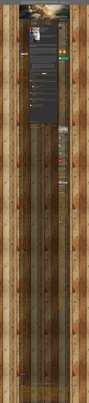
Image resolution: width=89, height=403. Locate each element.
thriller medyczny (60, 216)
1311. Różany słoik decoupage (61, 171)
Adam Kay (22, 57)
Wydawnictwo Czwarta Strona (47, 393)
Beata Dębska (26, 97)
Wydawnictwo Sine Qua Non (48, 398)
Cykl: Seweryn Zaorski (61, 262)
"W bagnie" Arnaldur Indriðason (63, 111)
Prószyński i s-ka (25, 391)
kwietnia (61, 113)
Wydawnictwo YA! (59, 399)
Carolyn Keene (23, 108)
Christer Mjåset (26, 114)
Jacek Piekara (26, 170)
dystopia (59, 196)
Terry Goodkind (23, 342)
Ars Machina (36, 387)
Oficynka (40, 390)
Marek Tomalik (22, 253)
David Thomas (40, 74)
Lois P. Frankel (23, 231)
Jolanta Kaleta (23, 196)
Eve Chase (23, 139)
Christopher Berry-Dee (24, 116)
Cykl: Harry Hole (60, 236)
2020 (60, 70)
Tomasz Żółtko (26, 348)
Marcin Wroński (23, 247)
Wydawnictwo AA (41, 392)
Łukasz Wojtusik (23, 371)
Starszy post (53, 125)
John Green (22, 194)
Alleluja (60, 178)
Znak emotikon (55, 400)
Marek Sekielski (26, 252)
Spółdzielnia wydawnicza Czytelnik (46, 391)
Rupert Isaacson (23, 320)
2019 (60, 71)
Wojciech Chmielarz (24, 357)
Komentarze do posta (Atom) (38, 127)
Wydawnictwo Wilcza (54, 399)
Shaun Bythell (26, 326)
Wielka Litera (36, 392)
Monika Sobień (23, 285)
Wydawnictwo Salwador (34, 398)
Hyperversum (60, 275)
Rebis (39, 391)
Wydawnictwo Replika (28, 398)
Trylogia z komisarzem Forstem (63, 292)
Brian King (25, 101)
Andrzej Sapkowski (24, 77)
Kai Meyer (22, 203)
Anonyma (22, 90)
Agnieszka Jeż (26, 60)
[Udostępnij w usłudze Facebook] (45, 73)
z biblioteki (34, 75)
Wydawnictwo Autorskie (65, 392)
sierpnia (61, 81)
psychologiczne (65, 211)
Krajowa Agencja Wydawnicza (40, 389)
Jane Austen (26, 177)
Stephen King (25, 333)
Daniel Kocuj (24, 122)
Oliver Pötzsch (26, 292)
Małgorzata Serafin (25, 271)
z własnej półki (60, 190)
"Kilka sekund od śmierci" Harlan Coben (63, 103)
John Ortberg (26, 194)
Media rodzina (56, 389)
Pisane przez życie (37, 44)
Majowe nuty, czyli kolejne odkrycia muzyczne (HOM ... (64, 96)
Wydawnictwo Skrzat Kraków (56, 398)
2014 (60, 119)
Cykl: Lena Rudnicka (61, 250)
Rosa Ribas (26, 319)
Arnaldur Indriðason (23, 92)
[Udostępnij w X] (44, 73)
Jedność (26, 389)
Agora (22, 387)
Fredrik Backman (23, 145)
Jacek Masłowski (23, 169)
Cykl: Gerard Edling (61, 235)
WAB (22, 392)
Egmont (30, 388)
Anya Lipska (26, 91)
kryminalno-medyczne (65, 199)
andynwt (42, 383)
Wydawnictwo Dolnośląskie (29, 394)
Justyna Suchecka (23, 201)
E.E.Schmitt (23, 131)
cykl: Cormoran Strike (61, 301)
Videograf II (65, 391)
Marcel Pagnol (24, 243)
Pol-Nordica (65, 390)
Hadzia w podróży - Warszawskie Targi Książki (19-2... (63, 87)
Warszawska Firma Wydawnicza (29, 392)
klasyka (67, 197)
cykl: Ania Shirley (60, 300)
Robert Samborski (23, 318)
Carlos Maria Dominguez (24, 106)
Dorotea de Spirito (25, 129)
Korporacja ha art (34, 389)
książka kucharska (65, 201)
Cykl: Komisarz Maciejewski (62, 249)
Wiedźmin (59, 293)
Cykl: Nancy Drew (61, 257)
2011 (60, 123)
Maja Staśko (24, 242)
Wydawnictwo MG (33, 396)
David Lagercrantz (25, 125)
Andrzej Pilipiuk (24, 76)
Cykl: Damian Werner (61, 227)
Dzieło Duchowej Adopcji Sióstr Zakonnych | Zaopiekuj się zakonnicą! (63, 177)
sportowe (63, 214)
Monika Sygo (26, 285)
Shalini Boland (22, 326)
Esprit (32, 388)
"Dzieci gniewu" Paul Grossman (63, 98)
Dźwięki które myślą (61, 274)
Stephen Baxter (23, 332)
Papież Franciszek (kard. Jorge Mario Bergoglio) (24, 296)
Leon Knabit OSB (23, 227)
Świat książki (27, 401)
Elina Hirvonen (26, 133)
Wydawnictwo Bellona (24, 393)
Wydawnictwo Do (23, 394)
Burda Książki (55, 387)
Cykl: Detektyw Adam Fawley (62, 229)
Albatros (29, 387)
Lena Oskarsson (26, 226)
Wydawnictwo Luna (23, 396)
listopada (61, 77)
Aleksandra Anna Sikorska (24, 68)
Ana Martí (26, 75)
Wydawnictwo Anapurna (59, 392)
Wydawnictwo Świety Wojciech (37, 400)
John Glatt (26, 193)
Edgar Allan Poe (23, 132)
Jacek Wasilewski (23, 171)
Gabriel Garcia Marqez (23, 147)
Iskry (21, 389)
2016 (60, 75)
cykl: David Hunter (61, 302)
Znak (49, 400)
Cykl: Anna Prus (60, 226)
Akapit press (25, 387)
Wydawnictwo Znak (64, 399)
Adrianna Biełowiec (24, 58)
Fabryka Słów (35, 388)
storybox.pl (66, 400)
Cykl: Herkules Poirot (61, 237)
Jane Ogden (22, 178)
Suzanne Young (26, 337)
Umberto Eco (26, 349)
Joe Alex (25, 190)
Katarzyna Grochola (24, 210)
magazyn (63, 204)
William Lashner (26, 354)
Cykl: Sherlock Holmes (61, 263)
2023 (60, 66)
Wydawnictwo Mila (56, 396)
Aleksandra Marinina (23, 70)
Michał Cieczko (23, 278)
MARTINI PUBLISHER (49, 389)
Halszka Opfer (26, 155)
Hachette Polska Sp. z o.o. (46, 74)
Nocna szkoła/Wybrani (61, 280)
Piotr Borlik (24, 305)
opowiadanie (60, 205)
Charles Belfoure (23, 110)
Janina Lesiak (26, 178)
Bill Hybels (22, 101)
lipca (61, 82)
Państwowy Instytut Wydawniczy (51, 390)
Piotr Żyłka (22, 308)
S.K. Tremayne (26, 321)
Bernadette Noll (26, 100)
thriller (65, 214)
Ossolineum (43, 390)
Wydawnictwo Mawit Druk (50, 396)
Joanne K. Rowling (24, 189)
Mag (53, 389)
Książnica (45, 389)
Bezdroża (39, 387)
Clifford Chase (26, 118)
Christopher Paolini (23, 117)
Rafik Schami (23, 311)
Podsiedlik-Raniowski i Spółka (59, 390)
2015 (60, 118)
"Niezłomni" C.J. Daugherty (64, 105)
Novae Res (61, 389)
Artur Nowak (26, 94)
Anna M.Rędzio (23, 84)
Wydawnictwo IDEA (62, 394)
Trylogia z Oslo (60, 291)
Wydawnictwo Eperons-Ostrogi (47, 394)
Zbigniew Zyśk (26, 363)
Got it (67, 2)
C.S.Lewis (22, 104)
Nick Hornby (26, 289)
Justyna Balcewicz (25, 200)
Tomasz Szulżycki (23, 347)
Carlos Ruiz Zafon (24, 107)
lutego (61, 115)
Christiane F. (26, 115)
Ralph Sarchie (26, 312)
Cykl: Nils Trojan (60, 258)
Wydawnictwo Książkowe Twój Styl (52, 395)
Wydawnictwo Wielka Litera (48, 399)
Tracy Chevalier (23, 349)
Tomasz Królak (26, 346)
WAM (24, 392)
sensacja (59, 214)
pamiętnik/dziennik (65, 205)
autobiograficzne (34, 74)
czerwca (61, 83)
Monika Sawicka (26, 284)
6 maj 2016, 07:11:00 (40, 104)
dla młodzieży (63, 195)
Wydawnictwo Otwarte (43, 397)
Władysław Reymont (25, 360)
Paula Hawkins (26, 298)
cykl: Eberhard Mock (61, 303)
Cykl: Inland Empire (61, 239)
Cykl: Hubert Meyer (61, 238)
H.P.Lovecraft (22, 155)
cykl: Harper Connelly (61, 304)
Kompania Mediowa (29, 389)
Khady (27, 217)
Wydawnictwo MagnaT (39, 396)
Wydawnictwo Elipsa (41, 394)
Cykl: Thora (60, 265)
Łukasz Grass (26, 370)
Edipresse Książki (26, 388)
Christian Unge (22, 115)
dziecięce (63, 196)
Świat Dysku (60, 309)
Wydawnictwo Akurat (46, 392)
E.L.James (26, 131)
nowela (67, 204)
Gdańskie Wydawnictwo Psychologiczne (44, 388)
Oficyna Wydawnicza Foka (35, 390)
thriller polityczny (66, 216)
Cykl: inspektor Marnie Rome (62, 271)
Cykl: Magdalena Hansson (62, 252)
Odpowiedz (33, 82)
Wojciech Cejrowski (25, 356)
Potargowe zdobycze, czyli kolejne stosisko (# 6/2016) (64, 91)
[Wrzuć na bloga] (43, 73)
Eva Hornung (25, 138)
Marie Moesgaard (23, 255)
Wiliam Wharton (25, 353)
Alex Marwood (25, 71)
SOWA (41, 391)
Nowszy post (32, 125)
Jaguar (23, 389)
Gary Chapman (26, 148)
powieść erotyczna (61, 209)
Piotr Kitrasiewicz (26, 306)
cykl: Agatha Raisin (61, 299)
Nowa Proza (64, 389)
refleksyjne (60, 212)
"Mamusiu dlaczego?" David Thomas (63, 109)
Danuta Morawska (23, 124)
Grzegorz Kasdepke (25, 153)
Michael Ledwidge (23, 276)
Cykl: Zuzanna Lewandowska (62, 270)
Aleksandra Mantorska (24, 69)
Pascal (45, 390)
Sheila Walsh (22, 327)
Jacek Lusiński (26, 168)
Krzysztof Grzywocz (23, 224)
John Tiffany (22, 195)
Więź (38, 392)
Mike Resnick (22, 282)
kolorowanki (59, 198)
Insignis (67, 388)
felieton (59, 197)
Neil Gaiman (22, 289)
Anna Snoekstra (26, 87)
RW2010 (35, 391)
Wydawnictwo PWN (49, 397)
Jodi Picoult (22, 190)
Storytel (52, 391)
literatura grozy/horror (61, 203)
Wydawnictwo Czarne (39, 393)
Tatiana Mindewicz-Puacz (24, 341)
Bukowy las (48, 387)
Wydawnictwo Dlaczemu (65, 393)
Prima (67, 390)
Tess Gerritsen (24, 344)
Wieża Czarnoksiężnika (61, 294)
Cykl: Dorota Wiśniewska (62, 230)
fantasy (67, 196)
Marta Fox (24, 260)
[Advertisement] (24, 37)
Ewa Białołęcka (26, 140)
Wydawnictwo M (28, 396)
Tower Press (60, 391)
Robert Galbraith (25, 317)
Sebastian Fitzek (25, 325)
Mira (59, 389)
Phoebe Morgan (23, 304)
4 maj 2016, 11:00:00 (40, 92)
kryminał (60, 200)
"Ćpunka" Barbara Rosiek (63, 106)
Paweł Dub (25, 300)
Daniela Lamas (26, 123)
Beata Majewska (23, 98)
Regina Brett (24, 313)
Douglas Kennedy (24, 130)
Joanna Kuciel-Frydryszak (24, 186)
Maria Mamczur (25, 254)
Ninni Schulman (23, 291)
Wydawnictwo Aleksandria (53, 392)
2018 (60, 72)
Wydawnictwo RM (66, 397)
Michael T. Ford (25, 277)
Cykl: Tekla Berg (60, 264)
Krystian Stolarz (26, 223)
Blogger (53, 383)
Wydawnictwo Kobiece (34, 395)
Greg (49, 388)
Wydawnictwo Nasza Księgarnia (28, 397)
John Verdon (26, 195)
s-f (67, 213)
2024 (60, 65)
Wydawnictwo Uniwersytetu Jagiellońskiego (32, 399)
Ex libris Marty (34, 92)
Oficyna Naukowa (29, 390)
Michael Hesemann (25, 275)
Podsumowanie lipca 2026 (64, 144)
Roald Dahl (23, 316)
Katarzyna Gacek (26, 209)
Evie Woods (26, 139)
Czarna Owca (59, 387)
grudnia (61, 76)
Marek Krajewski (23, 251)
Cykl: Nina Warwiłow (61, 259)
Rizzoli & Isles (60, 284)
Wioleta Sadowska (35, 98)
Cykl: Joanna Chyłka (61, 245)
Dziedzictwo (60, 273)
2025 (60, 64)
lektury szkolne (60, 202)
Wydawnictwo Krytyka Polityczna (43, 395)
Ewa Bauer (22, 140)
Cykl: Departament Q (61, 228)
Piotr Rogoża (26, 307)
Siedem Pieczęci (60, 289)
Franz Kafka (26, 144)
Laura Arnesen (24, 225)
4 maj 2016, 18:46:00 (41, 98)
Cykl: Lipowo (60, 251)
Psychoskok (30, 391)
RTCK (33, 391)
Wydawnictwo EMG (36, 394)
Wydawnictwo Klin (29, 395)
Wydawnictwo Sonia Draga (64, 398)
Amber (33, 387)
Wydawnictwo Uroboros (40, 399)
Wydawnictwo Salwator (40, 398)
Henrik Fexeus (23, 161)
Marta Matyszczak (23, 262)
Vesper (62, 391)
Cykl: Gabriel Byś (60, 234)
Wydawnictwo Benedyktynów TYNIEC (31, 393)
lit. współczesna (66, 202)
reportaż (66, 212)
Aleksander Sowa (25, 67)
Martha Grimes (25, 263)
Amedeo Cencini (25, 74)
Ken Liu (25, 216)
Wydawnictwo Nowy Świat (36, 397)
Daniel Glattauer (23, 121)
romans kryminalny (64, 213)
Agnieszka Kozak (23, 61)
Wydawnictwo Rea (23, 398)
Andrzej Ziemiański (23, 78)
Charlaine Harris (25, 109)
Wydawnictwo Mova (61, 396)
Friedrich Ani (26, 146)
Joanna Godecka (26, 185)
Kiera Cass (22, 218)
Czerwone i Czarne (63, 387)
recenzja (31, 75)
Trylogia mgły (60, 290)
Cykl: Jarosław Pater (61, 244)
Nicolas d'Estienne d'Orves (24, 290)
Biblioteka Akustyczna (43, 387)
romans (59, 213)
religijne (63, 212)
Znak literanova (59, 400)
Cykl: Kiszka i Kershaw (61, 248)
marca (61, 114)
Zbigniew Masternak (23, 362)
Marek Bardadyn (25, 248)
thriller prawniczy (61, 217)
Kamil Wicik (25, 203)
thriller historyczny (65, 215)
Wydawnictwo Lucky (65, 395)
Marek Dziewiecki (24, 249)
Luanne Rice (24, 233)
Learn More (62, 2)
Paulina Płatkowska (23, 299)
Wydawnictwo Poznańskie (61, 397)
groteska (63, 197)
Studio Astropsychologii (56, 391)
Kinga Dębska (24, 219)
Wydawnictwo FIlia (56, 394)
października (62, 78)
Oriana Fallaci (22, 293)
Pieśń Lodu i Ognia (61, 281)
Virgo (67, 391)
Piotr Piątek (22, 307)
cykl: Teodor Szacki (61, 308)
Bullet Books (51, 387)
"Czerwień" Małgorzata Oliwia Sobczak (64, 160)
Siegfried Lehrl (23, 328)
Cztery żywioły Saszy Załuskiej (62, 272)
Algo (31, 387)
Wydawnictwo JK (25, 395)
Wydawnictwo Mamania (44, 396)
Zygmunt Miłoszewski (24, 364)
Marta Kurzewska (26, 261)
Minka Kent (26, 282)
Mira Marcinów (23, 283)
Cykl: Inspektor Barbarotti (62, 240)
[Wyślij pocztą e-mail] (42, 73)
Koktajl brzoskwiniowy (63, 107)
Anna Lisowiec (26, 83)
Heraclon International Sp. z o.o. (61, 388)
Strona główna (43, 125)
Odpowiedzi (35, 84)
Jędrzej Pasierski (26, 202)
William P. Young (23, 355)
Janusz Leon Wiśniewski (24, 179)
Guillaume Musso (24, 154)
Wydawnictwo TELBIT (23, 399)
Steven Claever (23, 334)
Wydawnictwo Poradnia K (54, 397)
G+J (38, 388)
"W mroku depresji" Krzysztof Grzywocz (63, 89)
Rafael (37, 391)
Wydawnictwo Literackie (59, 395)
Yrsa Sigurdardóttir (24, 361)
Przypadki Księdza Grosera (62, 283)
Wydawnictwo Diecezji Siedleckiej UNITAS (57, 393)
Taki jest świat (34, 104)
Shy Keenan (26, 327)
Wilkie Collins (22, 354)
